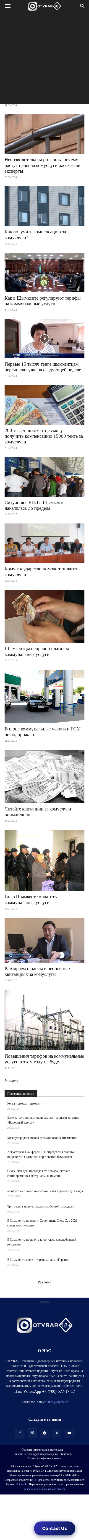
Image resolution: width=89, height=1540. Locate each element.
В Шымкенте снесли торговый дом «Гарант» (38, 1259)
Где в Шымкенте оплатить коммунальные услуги (31, 899)
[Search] (82, 6)
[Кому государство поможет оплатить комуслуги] (44, 543)
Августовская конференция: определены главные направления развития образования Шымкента (41, 1154)
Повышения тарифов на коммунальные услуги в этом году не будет (44, 1059)
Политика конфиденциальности (44, 1458)
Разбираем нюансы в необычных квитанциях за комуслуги (38, 971)
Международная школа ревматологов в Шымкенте (42, 1138)
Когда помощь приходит (24, 1103)
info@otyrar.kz (58, 1402)
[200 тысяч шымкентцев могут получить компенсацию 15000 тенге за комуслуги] (44, 405)
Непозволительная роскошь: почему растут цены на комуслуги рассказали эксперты (42, 165)
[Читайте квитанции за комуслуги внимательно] (44, 776)
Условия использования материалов (42, 1449)
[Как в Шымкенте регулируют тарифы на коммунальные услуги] (44, 272)
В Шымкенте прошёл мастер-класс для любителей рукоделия (41, 1242)
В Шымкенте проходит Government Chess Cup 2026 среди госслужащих (42, 1223)
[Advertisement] (44, 59)
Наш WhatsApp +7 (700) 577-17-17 (44, 1391)
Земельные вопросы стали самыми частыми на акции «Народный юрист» (44, 1120)
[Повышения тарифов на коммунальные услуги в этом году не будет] (44, 1020)
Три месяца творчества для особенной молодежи (40, 1206)
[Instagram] (32, 1433)
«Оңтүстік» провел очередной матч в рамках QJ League (45, 1191)
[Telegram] (44, 1433)
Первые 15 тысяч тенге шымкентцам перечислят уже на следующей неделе (43, 367)
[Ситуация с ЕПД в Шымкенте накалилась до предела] (44, 477)
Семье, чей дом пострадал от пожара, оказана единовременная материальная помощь (38, 1173)
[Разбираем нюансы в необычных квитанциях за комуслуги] (44, 940)
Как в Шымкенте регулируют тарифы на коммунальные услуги (43, 300)
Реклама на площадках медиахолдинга (35, 1454)
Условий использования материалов (44, 1489)
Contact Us (54, 1528)
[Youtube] (69, 1433)
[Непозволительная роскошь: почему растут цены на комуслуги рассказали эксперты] (44, 134)
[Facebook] (19, 1433)
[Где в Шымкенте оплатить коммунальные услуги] (44, 860)
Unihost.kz (22, 1484)
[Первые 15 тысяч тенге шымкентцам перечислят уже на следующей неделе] (44, 339)
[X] (56, 1433)
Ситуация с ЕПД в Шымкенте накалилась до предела (34, 505)
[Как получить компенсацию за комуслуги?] (44, 206)
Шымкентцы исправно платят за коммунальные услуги (37, 651)
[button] (7, 6)
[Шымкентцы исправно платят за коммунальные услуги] (44, 616)
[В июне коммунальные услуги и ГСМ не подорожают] (44, 696)
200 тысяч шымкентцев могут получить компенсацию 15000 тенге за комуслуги (44, 436)
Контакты (66, 1454)
